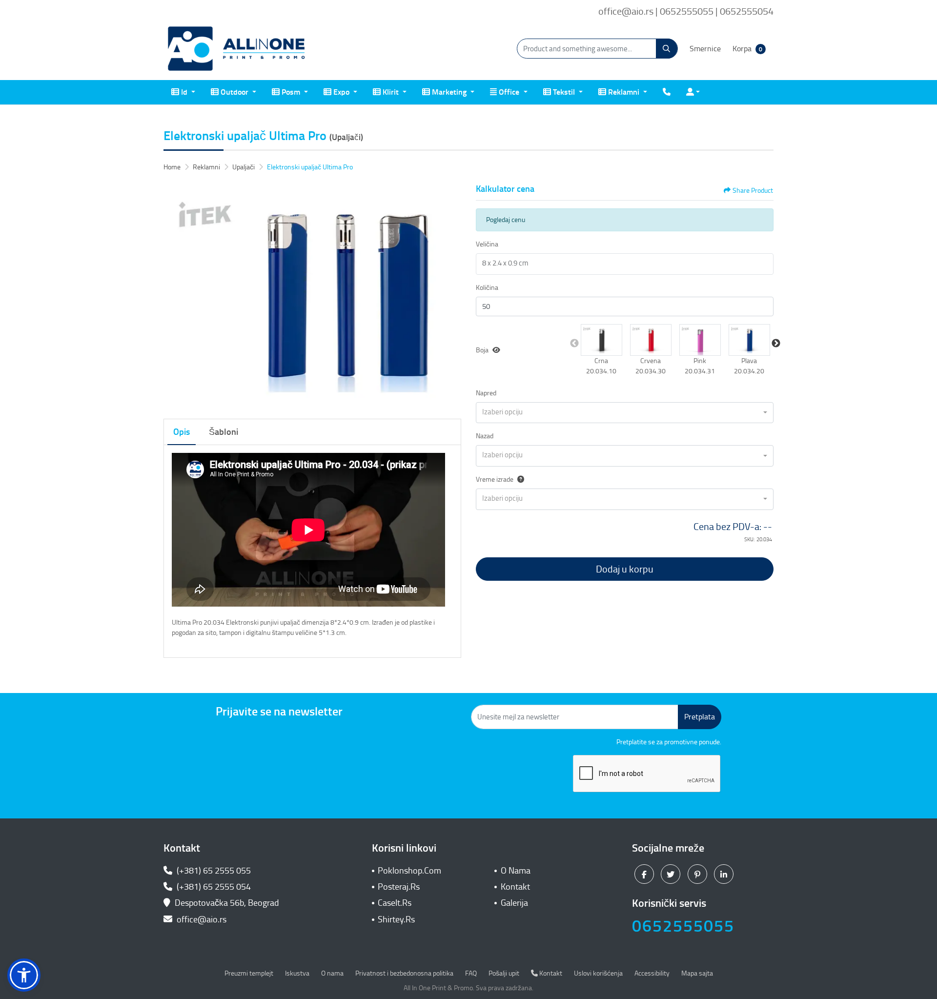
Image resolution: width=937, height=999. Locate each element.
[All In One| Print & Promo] (236, 49)
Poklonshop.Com (409, 870)
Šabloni (223, 432)
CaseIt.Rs (394, 902)
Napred (486, 393)
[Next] (451, 296)
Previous (574, 343)
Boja (482, 350)
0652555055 (683, 926)
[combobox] (625, 413)
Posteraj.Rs (399, 886)
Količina (487, 288)
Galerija (514, 902)
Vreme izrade (494, 479)
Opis (181, 432)
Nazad (484, 436)
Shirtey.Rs (396, 919)
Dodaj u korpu (624, 569)
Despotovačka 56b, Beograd (227, 902)
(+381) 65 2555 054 (213, 886)
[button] (601, 339)
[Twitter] (672, 873)
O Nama (515, 870)
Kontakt (515, 886)
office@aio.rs (200, 919)
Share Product (753, 190)
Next (776, 343)
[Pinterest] (699, 873)
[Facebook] (645, 873)
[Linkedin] (725, 873)
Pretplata (699, 716)
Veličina (487, 244)
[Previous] (173, 296)
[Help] (518, 479)
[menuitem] (183, 92)
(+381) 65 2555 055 (213, 870)
